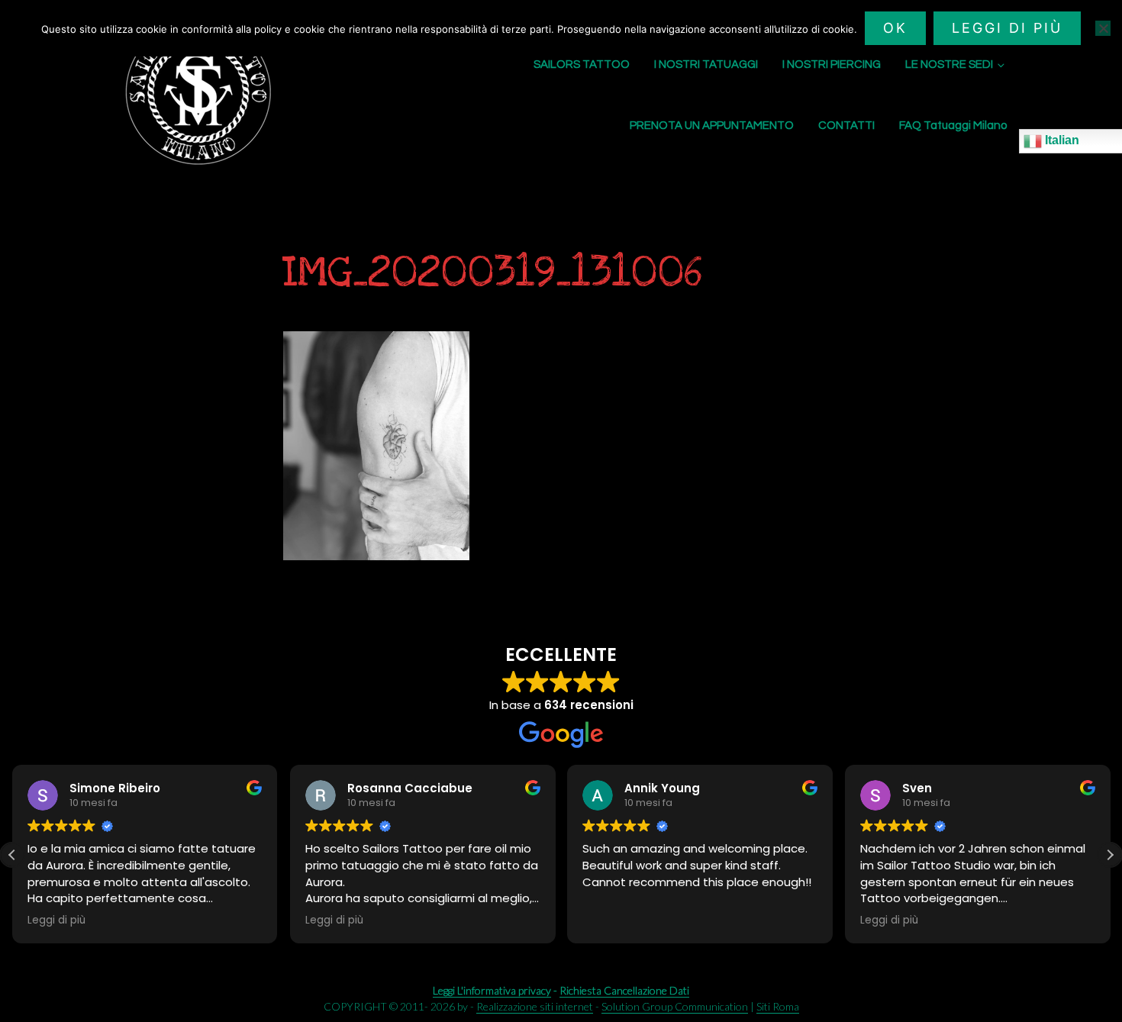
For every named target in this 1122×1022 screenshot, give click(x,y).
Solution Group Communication (674, 1006)
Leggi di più (1007, 28)
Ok (895, 28)
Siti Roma (777, 1006)
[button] (1109, 854)
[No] (1103, 28)
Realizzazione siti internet (534, 1006)
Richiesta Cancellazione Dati (624, 990)
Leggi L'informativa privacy (492, 990)
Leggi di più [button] (56, 920)
